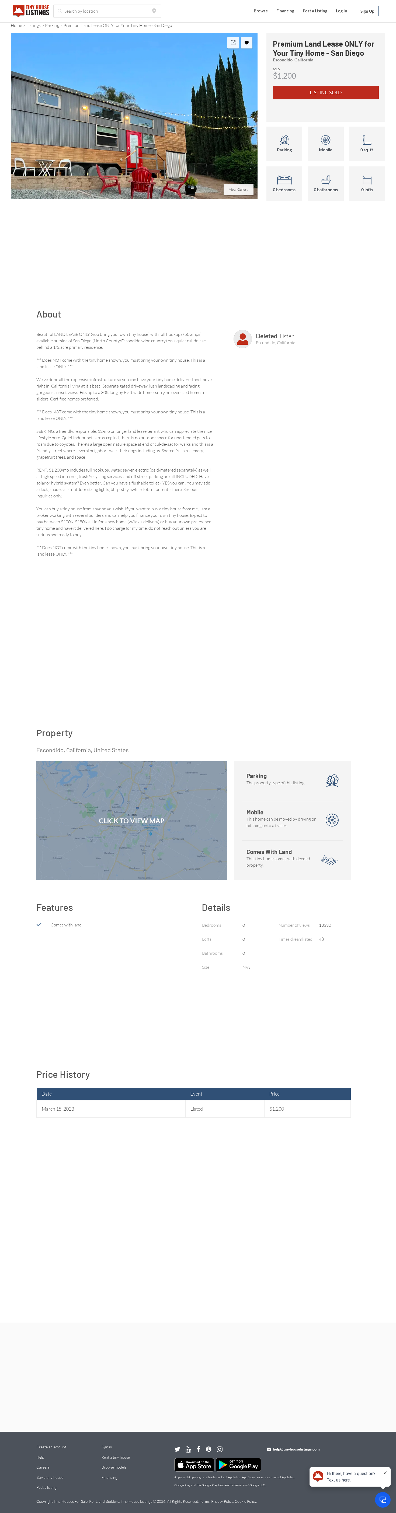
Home (16, 25)
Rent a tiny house (116, 1457)
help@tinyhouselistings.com (296, 1449)
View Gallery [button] (238, 189)
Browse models (114, 1467)
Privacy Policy (222, 1501)
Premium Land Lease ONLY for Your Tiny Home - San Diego (118, 25)
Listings (33, 25)
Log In (341, 10)
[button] (134, 116)
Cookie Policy (245, 1501)
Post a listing (46, 1487)
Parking (52, 25)
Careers (43, 1467)
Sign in (107, 1447)
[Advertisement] (198, 257)
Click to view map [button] (132, 821)
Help (40, 1457)
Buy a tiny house (49, 1477)
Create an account (51, 1447)
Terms (205, 1501)
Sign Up (367, 11)
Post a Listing (315, 10)
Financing (285, 10)
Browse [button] (261, 10)
